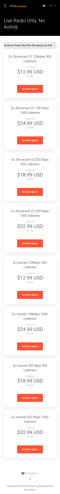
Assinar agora (30, 88)
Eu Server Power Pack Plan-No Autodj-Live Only (28, 45)
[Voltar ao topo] (30, 479)
